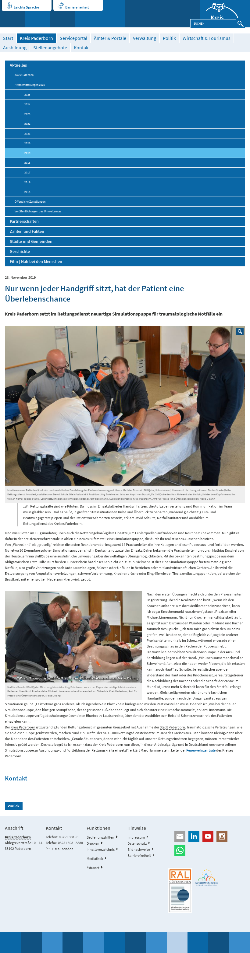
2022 (27, 123)
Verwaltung (144, 38)
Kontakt (82, 48)
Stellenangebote (50, 48)
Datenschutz (137, 843)
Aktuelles (18, 65)
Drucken (93, 843)
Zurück (14, 806)
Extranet (93, 867)
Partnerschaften (24, 221)
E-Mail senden (62, 849)
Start (8, 38)
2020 (27, 143)
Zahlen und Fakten (27, 231)
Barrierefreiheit (77, 7)
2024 (27, 104)
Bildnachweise (138, 849)
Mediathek (95, 858)
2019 (27, 153)
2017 (27, 172)
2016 (27, 182)
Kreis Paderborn (36, 38)
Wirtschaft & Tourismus (206, 38)
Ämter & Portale (110, 38)
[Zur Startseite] (225, 13)
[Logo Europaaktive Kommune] (207, 877)
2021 (27, 133)
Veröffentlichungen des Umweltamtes (38, 211)
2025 (27, 94)
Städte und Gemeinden (31, 241)
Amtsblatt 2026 (24, 75)
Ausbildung (15, 48)
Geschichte (20, 251)
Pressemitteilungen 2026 (30, 85)
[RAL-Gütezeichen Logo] (180, 890)
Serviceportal (73, 38)
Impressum (136, 837)
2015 (27, 192)
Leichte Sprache (26, 7)
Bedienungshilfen (100, 837)
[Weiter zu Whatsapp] (206, 850)
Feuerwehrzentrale (201, 750)
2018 (27, 162)
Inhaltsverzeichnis (101, 849)
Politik (169, 38)
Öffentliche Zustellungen (30, 202)
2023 (27, 114)
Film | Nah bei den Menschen (36, 261)
